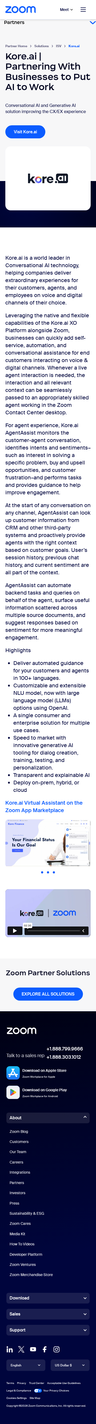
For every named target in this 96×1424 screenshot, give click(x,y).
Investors (17, 1192)
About (15, 1118)
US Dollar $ (63, 1365)
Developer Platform (26, 1254)
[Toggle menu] (83, 9)
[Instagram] (56, 1351)
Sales (15, 1314)
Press (14, 1203)
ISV (58, 46)
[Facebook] (45, 1351)
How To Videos (22, 1244)
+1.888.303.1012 (63, 1057)
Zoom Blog (19, 1131)
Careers (16, 1162)
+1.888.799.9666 (64, 1049)
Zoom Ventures (23, 1264)
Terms (10, 1383)
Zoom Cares (20, 1223)
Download (19, 1298)
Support (17, 1331)
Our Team (18, 1151)
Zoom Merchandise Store (31, 1274)
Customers (19, 1141)
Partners (17, 1182)
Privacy (21, 1383)
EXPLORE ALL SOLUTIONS (48, 994)
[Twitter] (21, 1351)
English (16, 1365)
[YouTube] (33, 1351)
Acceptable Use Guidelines (64, 1383)
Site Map (35, 1398)
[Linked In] (9, 1351)
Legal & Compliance (18, 1390)
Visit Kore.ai (25, 132)
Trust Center (36, 1383)
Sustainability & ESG (27, 1213)
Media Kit (17, 1234)
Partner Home (16, 46)
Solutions (41, 46)
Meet (64, 9)
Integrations (20, 1172)
